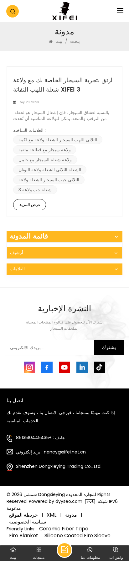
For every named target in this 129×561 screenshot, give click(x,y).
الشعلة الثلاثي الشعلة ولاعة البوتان (49, 170)
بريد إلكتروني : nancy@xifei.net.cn (51, 452)
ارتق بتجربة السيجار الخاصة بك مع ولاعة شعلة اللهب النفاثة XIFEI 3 (62, 85)
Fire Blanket (23, 535)
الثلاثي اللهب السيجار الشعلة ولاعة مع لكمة (57, 140)
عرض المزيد (30, 204)
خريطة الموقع (23, 515)
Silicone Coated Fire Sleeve (77, 535)
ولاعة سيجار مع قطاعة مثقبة (44, 150)
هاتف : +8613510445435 (40, 437)
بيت (59, 41)
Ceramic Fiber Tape (63, 528)
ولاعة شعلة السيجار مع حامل (45, 160)
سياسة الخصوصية (27, 521)
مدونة (71, 515)
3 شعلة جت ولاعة (35, 190)
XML (51, 515)
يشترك (109, 347)
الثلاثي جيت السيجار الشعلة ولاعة (48, 180)
